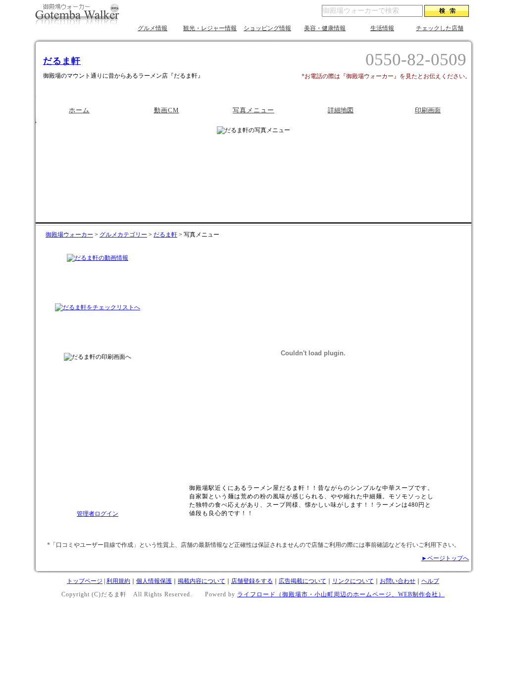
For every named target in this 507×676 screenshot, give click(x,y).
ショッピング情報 (267, 28)
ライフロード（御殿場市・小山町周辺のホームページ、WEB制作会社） (341, 594)
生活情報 (382, 28)
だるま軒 (62, 61)
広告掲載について (302, 581)
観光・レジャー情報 (210, 28)
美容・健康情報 (325, 28)
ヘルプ (430, 581)
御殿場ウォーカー (69, 234)
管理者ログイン (97, 513)
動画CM (166, 110)
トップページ (84, 581)
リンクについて (353, 581)
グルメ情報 (152, 28)
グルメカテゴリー (123, 234)
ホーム (79, 110)
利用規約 (118, 581)
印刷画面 (428, 110)
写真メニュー (253, 110)
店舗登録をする (252, 581)
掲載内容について (201, 581)
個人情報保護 (154, 581)
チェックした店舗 (439, 28)
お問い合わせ (397, 581)
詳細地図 (341, 110)
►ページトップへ (445, 558)
